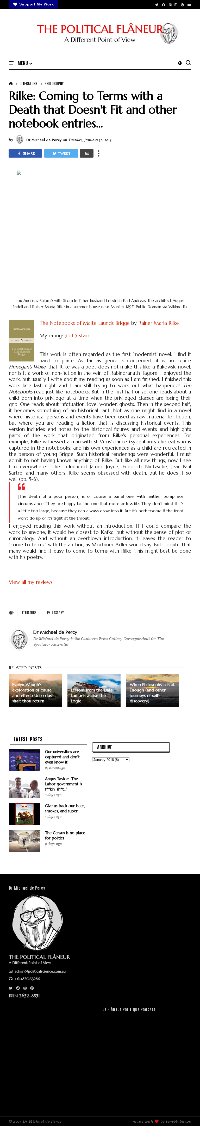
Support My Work (36, 4)
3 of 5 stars (77, 335)
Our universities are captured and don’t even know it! (62, 757)
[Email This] (86, 153)
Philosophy (54, 83)
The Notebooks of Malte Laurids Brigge (85, 323)
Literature (28, 83)
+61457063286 (27, 978)
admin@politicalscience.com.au (40, 971)
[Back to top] (187, 1113)
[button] (25, 63)
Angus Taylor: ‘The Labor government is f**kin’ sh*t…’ (63, 784)
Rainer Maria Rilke (158, 323)
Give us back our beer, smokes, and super (65, 808)
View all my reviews (31, 582)
